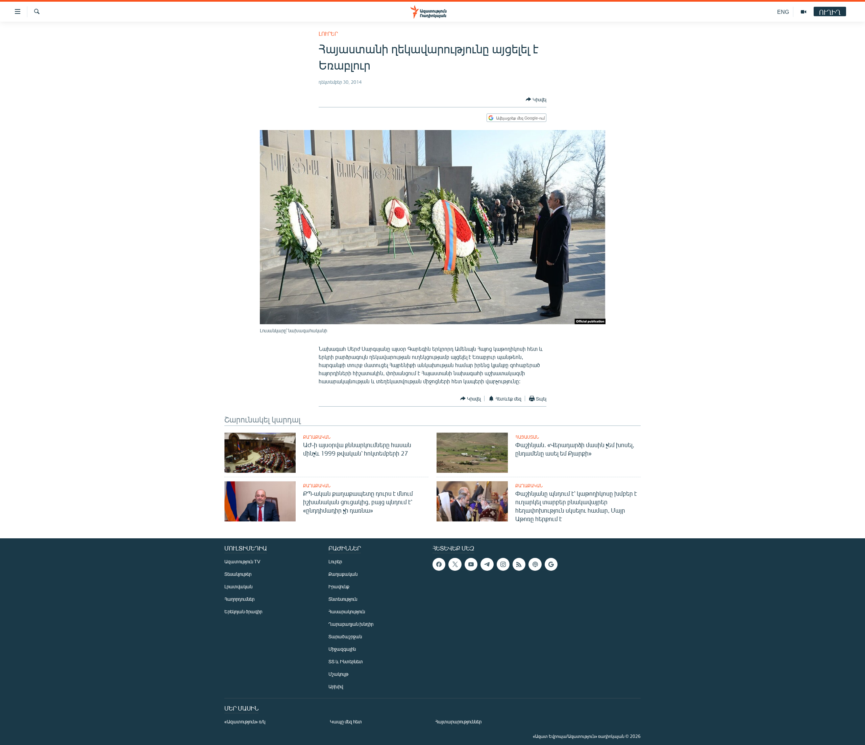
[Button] (536, 99)
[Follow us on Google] (551, 564)
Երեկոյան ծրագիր (243, 611)
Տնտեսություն (342, 599)
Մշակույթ (338, 674)
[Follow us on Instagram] (503, 564)
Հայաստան (527, 437)
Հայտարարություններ (458, 721)
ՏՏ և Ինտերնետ (345, 661)
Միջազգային (342, 649)
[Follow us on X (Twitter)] (454, 564)
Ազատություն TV (242, 561)
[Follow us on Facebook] (438, 564)
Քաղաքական (316, 437)
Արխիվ (335, 686)
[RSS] (519, 564)
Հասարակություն (346, 611)
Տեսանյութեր (237, 574)
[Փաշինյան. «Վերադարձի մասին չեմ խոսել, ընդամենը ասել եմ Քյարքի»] (472, 453)
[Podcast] (534, 564)
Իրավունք (338, 586)
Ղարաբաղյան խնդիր (350, 624)
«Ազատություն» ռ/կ (244, 721)
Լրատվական (238, 586)
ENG (783, 11)
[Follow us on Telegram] (486, 564)
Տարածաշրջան (345, 636)
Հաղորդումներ (239, 599)
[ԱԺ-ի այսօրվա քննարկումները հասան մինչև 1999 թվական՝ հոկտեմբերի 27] (260, 453)
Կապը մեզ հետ (346, 721)
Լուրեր (328, 33)
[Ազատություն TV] (803, 12)
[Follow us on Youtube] (471, 564)
